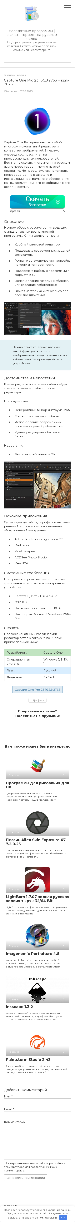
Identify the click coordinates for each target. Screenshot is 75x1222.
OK (63, 1217)
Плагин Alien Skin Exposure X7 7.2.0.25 (36, 842)
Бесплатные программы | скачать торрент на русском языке (32, 35)
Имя (8, 1096)
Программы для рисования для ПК (37, 785)
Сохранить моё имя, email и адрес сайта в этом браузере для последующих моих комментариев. (34, 1167)
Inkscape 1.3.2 (19, 1007)
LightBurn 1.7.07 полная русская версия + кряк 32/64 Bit (37, 899)
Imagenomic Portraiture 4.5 (32, 954)
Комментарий (15, 1122)
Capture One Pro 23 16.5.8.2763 (37, 689)
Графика (38, 700)
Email (9, 1109)
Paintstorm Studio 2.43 (28, 1059)
